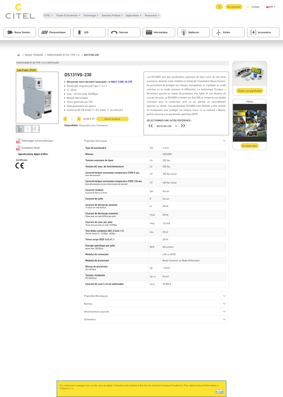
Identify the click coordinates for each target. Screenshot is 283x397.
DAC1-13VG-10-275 (121, 81)
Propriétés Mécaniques (96, 295)
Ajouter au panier (112, 118)
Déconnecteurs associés (96, 311)
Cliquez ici (65, 388)
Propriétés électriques (95, 140)
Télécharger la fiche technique (37, 140)
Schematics (90, 319)
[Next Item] (183, 125)
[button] (219, 7)
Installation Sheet (31, 147)
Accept (219, 391)
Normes (88, 303)
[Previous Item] (151, 125)
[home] (19, 55)
